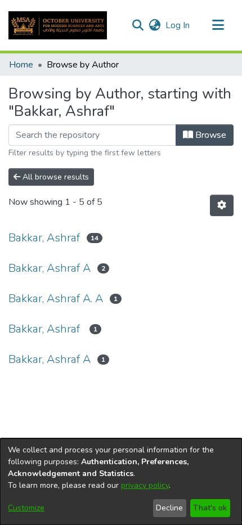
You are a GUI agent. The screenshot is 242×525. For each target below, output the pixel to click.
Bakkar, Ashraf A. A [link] (55, 298)
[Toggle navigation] (218, 25)
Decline (169, 507)
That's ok (210, 507)
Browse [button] (209, 135)
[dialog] (121, 481)
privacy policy (145, 485)
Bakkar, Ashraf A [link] (49, 268)
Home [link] (21, 65)
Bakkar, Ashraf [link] (44, 237)
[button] (57, 25)
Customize (26, 507)
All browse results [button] (54, 177)
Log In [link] (178, 25)
